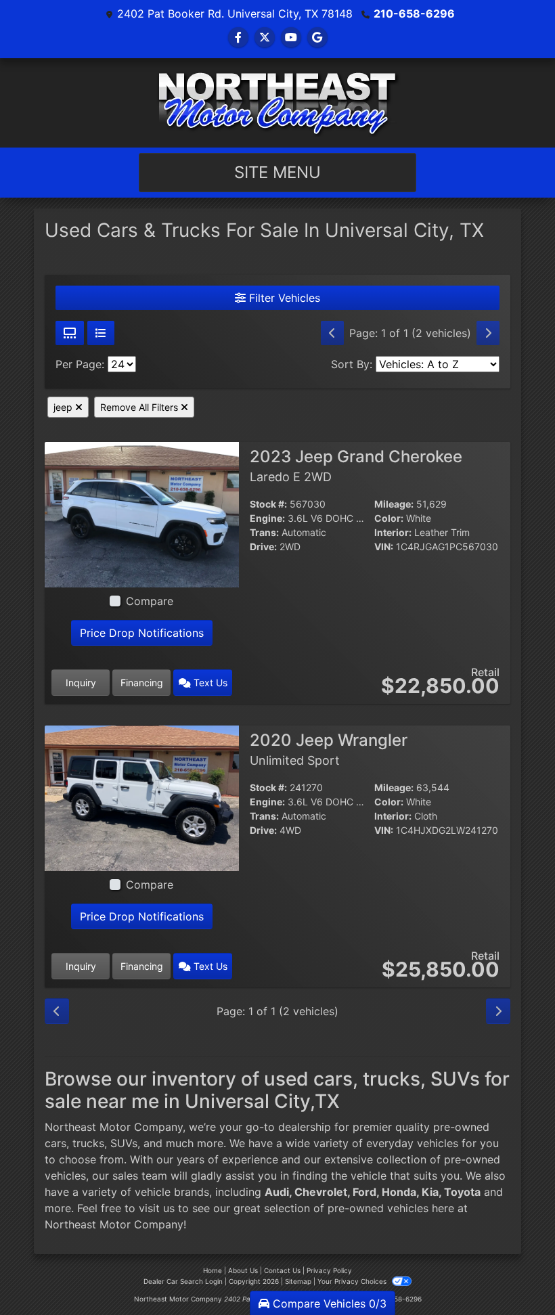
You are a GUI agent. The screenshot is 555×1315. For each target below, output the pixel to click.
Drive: (263, 546)
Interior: (393, 532)
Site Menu (277, 172)
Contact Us (282, 1270)
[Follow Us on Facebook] (238, 37)
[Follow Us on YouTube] (291, 37)
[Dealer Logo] (277, 103)
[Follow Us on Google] (317, 37)
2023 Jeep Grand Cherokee (356, 466)
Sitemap (298, 1281)
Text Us (209, 682)
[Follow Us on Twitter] (264, 37)
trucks (88, 1143)
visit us (157, 1208)
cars (55, 1143)
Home (212, 1270)
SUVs (123, 1143)
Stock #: (268, 504)
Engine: (267, 518)
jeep (64, 407)
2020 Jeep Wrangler (328, 749)
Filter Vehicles (283, 298)
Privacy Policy (329, 1270)
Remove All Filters (140, 407)
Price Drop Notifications (142, 633)
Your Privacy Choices (352, 1281)
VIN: (383, 546)
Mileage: (394, 504)
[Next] (488, 333)
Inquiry (81, 682)
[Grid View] (70, 333)
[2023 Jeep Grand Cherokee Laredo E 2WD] (142, 513)
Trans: (264, 532)
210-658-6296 (414, 13)
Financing (141, 682)
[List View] (100, 333)
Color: (388, 518)
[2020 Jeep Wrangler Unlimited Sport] (142, 796)
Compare (149, 601)
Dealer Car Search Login (183, 1281)
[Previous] (332, 333)
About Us (243, 1270)
